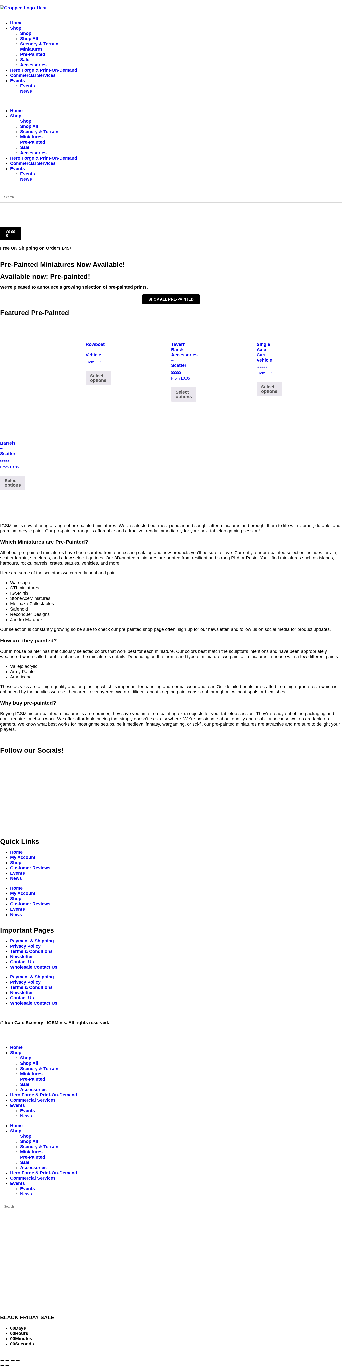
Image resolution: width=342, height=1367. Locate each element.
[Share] (13, 1360)
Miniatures (31, 49)
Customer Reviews (30, 867)
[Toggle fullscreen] (7, 1360)
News (26, 91)
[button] (171, 101)
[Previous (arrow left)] (2, 1365)
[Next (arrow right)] (7, 1365)
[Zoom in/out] (2, 1360)
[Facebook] (6, 760)
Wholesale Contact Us (33, 967)
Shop (15, 28)
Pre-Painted (32, 54)
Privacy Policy (25, 946)
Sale (24, 59)
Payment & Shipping (32, 940)
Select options (98, 378)
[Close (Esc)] (18, 1360)
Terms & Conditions (31, 951)
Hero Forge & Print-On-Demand (43, 70)
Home (16, 22)
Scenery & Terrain (39, 43)
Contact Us (22, 961)
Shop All (29, 38)
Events (17, 80)
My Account (22, 857)
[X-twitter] (20, 760)
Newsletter (21, 956)
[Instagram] (34, 760)
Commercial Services (33, 75)
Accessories (33, 64)
